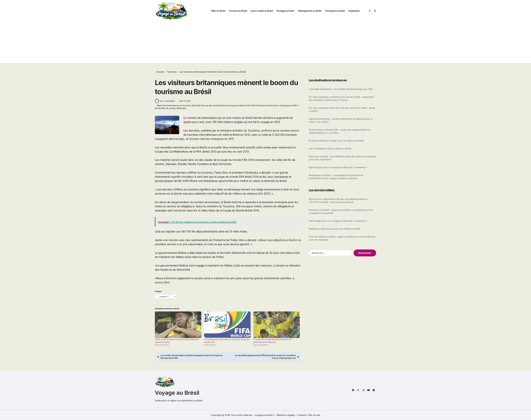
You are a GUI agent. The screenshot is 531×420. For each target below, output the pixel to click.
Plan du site (314, 415)
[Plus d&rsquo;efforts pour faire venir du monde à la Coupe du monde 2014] (227, 324)
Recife (158, 108)
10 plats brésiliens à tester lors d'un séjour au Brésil (336, 140)
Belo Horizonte (165, 105)
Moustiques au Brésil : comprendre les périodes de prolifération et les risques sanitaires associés (336, 177)
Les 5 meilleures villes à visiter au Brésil (330, 148)
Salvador (182, 108)
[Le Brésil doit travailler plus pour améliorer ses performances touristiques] (276, 324)
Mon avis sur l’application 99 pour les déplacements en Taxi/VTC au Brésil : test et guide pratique (338, 200)
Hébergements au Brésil (309, 10)
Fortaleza (261, 105)
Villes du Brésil (218, 10)
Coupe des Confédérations (215, 105)
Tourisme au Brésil (238, 10)
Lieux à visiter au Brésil (262, 10)
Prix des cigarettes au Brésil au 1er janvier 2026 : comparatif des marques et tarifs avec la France (341, 98)
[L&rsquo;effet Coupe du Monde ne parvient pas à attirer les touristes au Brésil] (178, 324)
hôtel (270, 105)
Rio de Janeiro (169, 108)
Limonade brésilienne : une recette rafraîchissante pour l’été (341, 89)
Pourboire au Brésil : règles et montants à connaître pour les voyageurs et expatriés (341, 211)
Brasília (196, 105)
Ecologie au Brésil (285, 10)
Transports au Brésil (335, 10)
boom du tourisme (183, 105)
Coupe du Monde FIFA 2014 (243, 105)
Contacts (302, 415)
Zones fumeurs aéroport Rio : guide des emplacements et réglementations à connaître (339, 131)
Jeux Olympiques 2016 (285, 105)
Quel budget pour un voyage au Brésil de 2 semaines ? (338, 167)
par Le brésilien (167, 101)
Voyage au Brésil (177, 392)
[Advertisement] (265, 42)
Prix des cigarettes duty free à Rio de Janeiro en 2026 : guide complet (342, 109)
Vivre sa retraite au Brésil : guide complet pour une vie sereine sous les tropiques (342, 238)
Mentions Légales (286, 415)
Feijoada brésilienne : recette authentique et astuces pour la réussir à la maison (340, 120)
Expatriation (354, 10)
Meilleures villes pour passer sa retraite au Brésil (334, 228)
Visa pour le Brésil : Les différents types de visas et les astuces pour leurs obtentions (342, 158)
